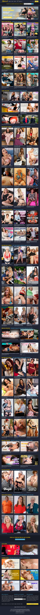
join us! (36, 1)
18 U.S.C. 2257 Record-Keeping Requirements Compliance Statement (20, 609)
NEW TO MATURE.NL (6, 21)
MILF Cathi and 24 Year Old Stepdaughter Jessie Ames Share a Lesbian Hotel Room (32, 53)
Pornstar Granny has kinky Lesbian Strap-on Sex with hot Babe (7, 397)
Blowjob (3, 492)
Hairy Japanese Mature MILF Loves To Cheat (8, 124)
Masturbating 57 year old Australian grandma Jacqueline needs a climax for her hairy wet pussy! (19, 225)
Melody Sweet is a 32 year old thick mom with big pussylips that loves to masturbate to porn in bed (10, 452)
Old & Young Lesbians (17, 492)
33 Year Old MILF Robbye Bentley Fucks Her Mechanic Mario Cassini (32, 87)
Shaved (28, 492)
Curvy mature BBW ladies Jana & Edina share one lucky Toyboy (32, 186)
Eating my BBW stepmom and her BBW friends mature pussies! (19, 241)
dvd (17, 1)
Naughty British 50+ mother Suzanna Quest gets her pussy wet (32, 166)
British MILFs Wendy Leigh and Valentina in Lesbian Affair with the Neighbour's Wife (20, 87)
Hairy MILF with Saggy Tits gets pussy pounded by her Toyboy (7, 206)
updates (9, 1)
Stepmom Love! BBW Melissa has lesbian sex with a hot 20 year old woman (7, 241)
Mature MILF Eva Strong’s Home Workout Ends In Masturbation (10, 112)
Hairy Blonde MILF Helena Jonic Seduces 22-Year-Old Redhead (32, 305)
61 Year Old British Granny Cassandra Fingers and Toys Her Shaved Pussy (32, 37)
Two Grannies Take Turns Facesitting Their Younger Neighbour (7, 37)
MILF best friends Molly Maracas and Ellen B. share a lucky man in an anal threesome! (32, 242)
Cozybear (21, 555)
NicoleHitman (3, 555)
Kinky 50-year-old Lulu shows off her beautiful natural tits (32, 285)
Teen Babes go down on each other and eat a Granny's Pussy (32, 265)
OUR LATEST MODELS (7, 494)
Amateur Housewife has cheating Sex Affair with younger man (7, 285)
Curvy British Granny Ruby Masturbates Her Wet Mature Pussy (32, 377)
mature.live (21, 1)
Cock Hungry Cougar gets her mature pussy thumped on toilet (19, 305)
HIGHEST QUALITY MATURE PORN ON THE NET (22, 328)
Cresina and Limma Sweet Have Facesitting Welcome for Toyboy (18, 325)
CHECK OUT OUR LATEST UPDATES (20, 21)
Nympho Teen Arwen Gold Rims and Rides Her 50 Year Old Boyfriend (7, 87)
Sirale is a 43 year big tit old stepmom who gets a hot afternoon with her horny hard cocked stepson (10, 466)
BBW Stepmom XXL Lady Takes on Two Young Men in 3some (7, 146)
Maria (27, 533)
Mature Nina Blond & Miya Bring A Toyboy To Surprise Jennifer (29, 101)
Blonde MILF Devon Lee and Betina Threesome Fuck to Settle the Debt (19, 70)
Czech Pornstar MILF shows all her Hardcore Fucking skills (19, 206)
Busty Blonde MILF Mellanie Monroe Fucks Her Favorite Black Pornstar (32, 70)
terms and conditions (22, 610)
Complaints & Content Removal (20, 611)
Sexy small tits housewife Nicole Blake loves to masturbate (32, 417)
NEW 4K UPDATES (6, 328)
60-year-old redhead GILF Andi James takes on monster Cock (7, 305)
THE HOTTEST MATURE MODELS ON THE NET (23, 494)
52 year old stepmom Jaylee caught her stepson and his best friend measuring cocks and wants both (7, 225)
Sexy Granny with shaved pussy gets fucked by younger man (19, 417)
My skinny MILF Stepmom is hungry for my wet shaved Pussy (19, 146)
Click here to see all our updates (20, 539)
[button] (37, 482)
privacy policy (28, 610)
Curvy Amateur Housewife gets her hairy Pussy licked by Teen (7, 186)
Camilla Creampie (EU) (17, 533)
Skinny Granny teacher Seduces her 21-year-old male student (19, 166)
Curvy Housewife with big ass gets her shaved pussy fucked (19, 377)
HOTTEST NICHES (6, 469)
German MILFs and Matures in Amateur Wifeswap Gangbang (7, 70)
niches (12, 1)
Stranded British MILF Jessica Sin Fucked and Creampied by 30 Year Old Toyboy (7, 53)
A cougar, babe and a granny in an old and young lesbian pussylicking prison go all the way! (32, 225)
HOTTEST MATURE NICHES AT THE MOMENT (21, 469)
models (15, 1)
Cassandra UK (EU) (4, 533)
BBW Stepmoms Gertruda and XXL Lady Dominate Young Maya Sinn (19, 285)
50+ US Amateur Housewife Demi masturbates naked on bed (31, 206)
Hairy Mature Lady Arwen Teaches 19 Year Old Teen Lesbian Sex (32, 397)
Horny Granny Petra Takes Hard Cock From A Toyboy (27, 124)
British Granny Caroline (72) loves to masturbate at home (7, 265)
